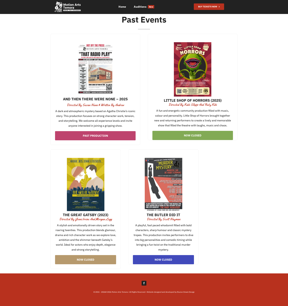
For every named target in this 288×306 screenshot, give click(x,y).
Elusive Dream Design (186, 292)
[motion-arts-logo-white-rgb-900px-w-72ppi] (67, 2)
